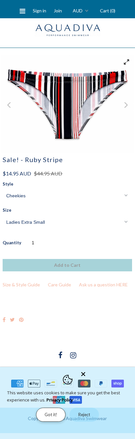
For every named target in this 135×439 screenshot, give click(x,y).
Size (7, 210)
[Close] (106, 373)
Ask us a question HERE (103, 284)
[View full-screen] (126, 62)
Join (58, 10)
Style (8, 184)
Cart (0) (107, 10)
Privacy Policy (60, 400)
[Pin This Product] (21, 319)
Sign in (39, 10)
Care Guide (59, 284)
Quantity (12, 242)
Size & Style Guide (21, 284)
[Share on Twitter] (12, 319)
